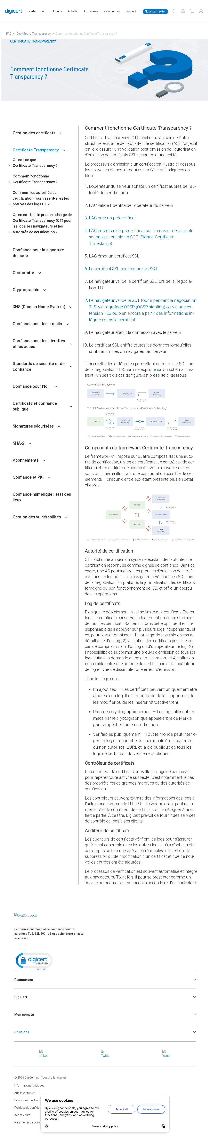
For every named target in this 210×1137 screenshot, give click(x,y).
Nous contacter (155, 11)
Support (131, 11)
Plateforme (36, 11)
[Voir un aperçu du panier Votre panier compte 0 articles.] (192, 11)
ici (159, 369)
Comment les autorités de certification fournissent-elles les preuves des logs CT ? (41, 198)
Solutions (56, 11)
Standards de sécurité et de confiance (39, 366)
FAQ (8, 33)
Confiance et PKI (28, 477)
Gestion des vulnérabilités (37, 516)
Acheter (73, 11)
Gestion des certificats (34, 132)
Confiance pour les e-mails (37, 323)
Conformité (23, 272)
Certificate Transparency (33, 33)
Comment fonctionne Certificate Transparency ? (35, 179)
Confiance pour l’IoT (31, 386)
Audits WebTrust (24, 1093)
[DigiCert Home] (13, 11)
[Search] (174, 11)
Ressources (112, 11)
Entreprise (91, 11)
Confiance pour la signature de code (38, 252)
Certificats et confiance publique (35, 406)
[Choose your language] (183, 11)
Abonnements (26, 460)
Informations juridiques (29, 1085)
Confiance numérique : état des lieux (42, 497)
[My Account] (201, 11)
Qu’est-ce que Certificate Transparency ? (35, 162)
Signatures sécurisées (33, 426)
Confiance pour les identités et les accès (39, 343)
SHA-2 (19, 443)
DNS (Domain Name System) (39, 306)
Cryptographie (26, 289)
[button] (33, 961)
